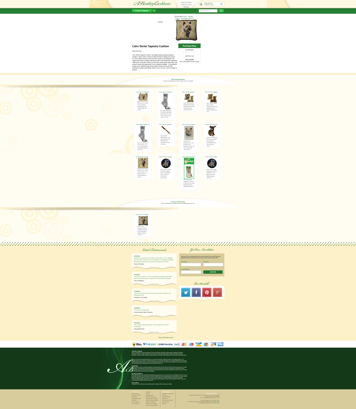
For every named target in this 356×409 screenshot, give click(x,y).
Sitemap (164, 403)
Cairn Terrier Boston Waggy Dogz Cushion (194, 92)
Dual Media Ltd (215, 403)
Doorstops (134, 400)
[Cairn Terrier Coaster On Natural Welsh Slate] (166, 163)
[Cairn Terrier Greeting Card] (189, 132)
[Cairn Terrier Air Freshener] (189, 168)
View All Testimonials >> (167, 338)
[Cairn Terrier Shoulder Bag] (143, 97)
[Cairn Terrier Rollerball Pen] (166, 130)
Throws (148, 393)
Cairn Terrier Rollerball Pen (167, 124)
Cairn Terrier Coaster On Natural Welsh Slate (172, 157)
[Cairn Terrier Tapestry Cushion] (186, 41)
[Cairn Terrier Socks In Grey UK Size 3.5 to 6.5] (143, 133)
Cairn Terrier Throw (142, 157)
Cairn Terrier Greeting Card (190, 124)
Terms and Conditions (167, 400)
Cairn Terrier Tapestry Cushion (145, 214)
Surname (206, 261)
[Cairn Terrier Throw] (143, 163)
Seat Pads (134, 397)
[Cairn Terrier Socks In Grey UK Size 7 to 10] (166, 101)
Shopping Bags (150, 395)
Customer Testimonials (168, 393)
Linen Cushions (136, 402)
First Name (184, 261)
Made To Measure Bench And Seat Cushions (152, 401)
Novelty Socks (135, 393)
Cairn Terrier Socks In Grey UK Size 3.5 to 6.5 (149, 124)
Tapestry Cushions (136, 395)
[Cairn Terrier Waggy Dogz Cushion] (212, 97)
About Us (144, 15)
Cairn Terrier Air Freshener (190, 157)
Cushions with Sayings (151, 405)
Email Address (185, 269)
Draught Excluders (136, 398)
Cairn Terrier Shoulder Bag (144, 92)
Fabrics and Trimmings (151, 403)
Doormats (148, 392)
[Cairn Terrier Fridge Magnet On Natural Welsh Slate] (212, 163)
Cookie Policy (165, 402)
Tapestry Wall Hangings (152, 398)
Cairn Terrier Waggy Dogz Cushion (215, 92)
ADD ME (213, 272)
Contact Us (167, 15)
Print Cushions (135, 403)
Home (135, 15)
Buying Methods (155, 15)
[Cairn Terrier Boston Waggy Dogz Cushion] (189, 97)
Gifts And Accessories (151, 397)
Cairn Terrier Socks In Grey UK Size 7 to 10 (171, 92)
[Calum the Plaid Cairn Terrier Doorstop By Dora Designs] (212, 131)
